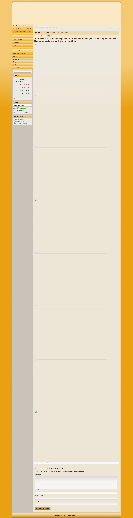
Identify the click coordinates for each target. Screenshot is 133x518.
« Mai (14, 98)
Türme (15, 56)
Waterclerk (56, 36)
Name (37, 489)
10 (24, 87)
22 (20, 93)
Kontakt (15, 64)
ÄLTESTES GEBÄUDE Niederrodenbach (46, 27)
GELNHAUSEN (114, 27)
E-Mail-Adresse (39, 495)
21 (18, 93)
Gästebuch (16, 67)
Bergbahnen (16, 48)
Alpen (14, 45)
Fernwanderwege (18, 39)
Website (37, 501)
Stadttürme (50, 463)
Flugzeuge (16, 62)
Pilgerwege (16, 42)
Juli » (18, 98)
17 (24, 90)
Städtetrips (16, 34)
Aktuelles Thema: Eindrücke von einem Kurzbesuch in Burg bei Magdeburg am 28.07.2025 (22, 28)
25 (26, 93)
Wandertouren (17, 37)
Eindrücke (16, 59)
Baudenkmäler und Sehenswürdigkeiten (19, 52)
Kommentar (38, 474)
